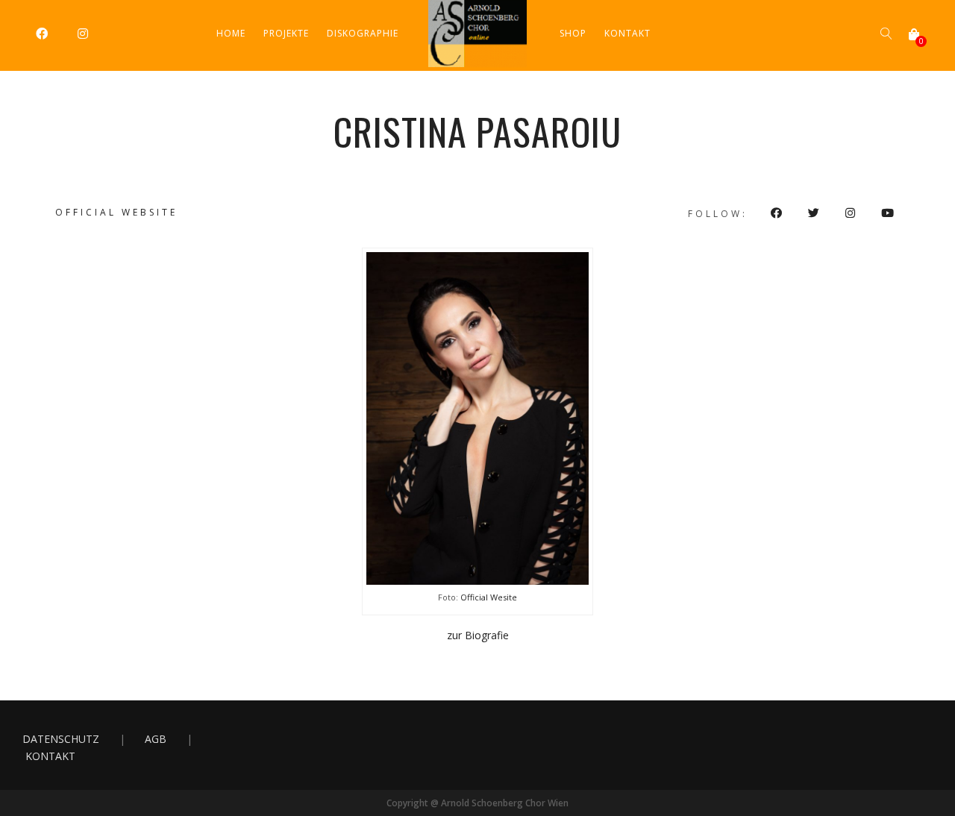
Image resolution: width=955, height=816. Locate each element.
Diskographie (362, 33)
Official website (116, 212)
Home (230, 33)
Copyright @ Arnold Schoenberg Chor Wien (477, 803)
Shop (573, 33)
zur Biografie (478, 635)
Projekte (286, 33)
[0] (914, 34)
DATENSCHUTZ (60, 739)
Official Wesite (488, 597)
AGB (155, 739)
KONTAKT (50, 756)
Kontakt (627, 33)
